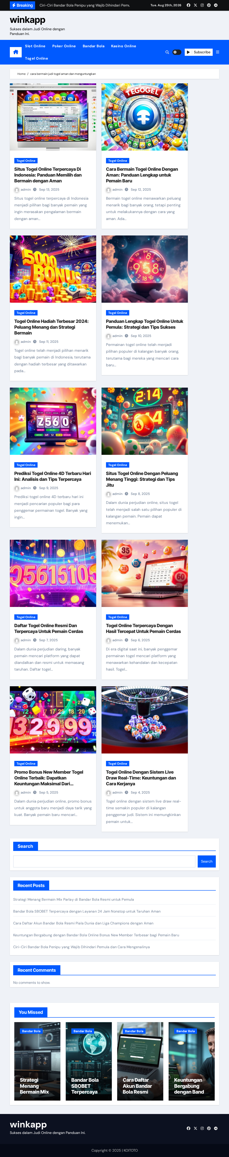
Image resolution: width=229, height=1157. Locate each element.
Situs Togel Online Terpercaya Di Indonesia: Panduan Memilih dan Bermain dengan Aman (48, 174)
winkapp (27, 19)
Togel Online (36, 58)
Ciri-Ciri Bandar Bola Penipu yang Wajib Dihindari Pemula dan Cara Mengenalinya (81, 947)
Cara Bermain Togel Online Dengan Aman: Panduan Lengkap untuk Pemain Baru (142, 174)
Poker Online (64, 46)
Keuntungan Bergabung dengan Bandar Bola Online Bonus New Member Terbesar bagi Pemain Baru (96, 935)
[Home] (16, 52)
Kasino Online (123, 46)
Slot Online (35, 46)
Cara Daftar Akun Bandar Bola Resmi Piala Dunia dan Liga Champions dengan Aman (83, 923)
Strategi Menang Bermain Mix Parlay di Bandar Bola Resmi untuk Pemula (73, 899)
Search (26, 846)
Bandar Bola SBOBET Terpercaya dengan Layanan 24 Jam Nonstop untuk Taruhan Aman (87, 911)
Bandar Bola (94, 46)
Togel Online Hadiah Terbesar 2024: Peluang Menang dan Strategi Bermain (51, 327)
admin (26, 189)
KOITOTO (131, 1150)
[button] (217, 52)
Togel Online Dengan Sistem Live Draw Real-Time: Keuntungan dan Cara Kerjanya (141, 777)
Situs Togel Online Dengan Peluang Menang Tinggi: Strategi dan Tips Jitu (142, 479)
